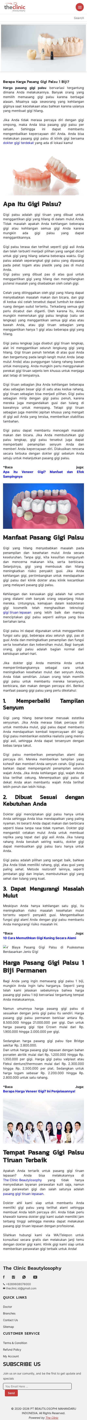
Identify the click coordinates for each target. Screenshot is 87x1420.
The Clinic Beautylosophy (22, 1180)
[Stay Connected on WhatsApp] (24, 1277)
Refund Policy (12, 1349)
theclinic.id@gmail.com (20, 1288)
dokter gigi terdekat (18, 143)
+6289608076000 (18, 1284)
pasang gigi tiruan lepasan (23, 1194)
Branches (9, 1313)
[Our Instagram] (13, 1277)
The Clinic (52, 1417)
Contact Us (10, 1320)
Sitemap (8, 1326)
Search (79, 18)
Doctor (7, 1306)
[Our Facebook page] (5, 1277)
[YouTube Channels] (35, 1277)
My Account (11, 1356)
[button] (80, 7)
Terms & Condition (15, 1343)
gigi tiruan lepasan (17, 612)
